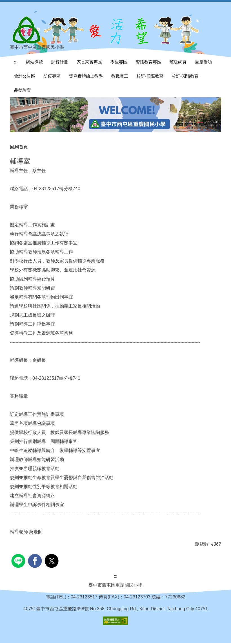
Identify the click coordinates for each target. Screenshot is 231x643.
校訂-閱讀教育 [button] (185, 76)
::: (15, 62)
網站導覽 (34, 62)
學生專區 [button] (118, 62)
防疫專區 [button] (52, 76)
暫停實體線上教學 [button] (86, 76)
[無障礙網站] (115, 620)
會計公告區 (24, 76)
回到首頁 (19, 146)
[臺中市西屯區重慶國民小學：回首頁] (108, 30)
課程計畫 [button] (59, 62)
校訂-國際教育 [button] (150, 76)
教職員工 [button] (119, 76)
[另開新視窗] (115, 114)
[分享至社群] (19, 560)
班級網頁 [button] (178, 62)
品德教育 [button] (22, 90)
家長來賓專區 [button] (89, 62)
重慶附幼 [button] (203, 62)
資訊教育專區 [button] (148, 62)
